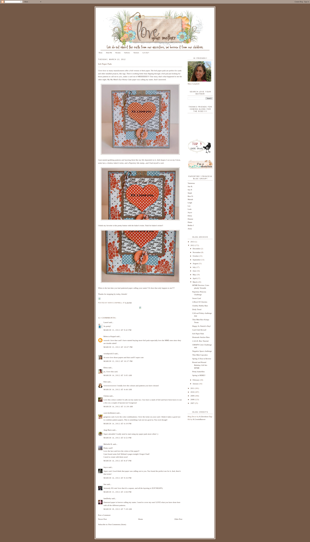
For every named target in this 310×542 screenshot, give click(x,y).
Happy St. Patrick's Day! (201, 326)
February (196, 380)
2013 (192, 242)
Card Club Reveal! (199, 330)
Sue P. (190, 190)
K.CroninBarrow (199, 419)
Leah (189, 209)
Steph (190, 193)
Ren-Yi (190, 196)
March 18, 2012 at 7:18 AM (118, 509)
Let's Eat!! (146, 53)
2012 (192, 245)
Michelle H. (108, 444)
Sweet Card (196, 298)
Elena (106, 368)
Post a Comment (104, 515)
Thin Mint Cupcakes (200, 355)
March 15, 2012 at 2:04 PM (117, 492)
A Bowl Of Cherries (199, 302)
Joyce (106, 467)
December (197, 249)
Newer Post (102, 519)
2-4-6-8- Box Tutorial (200, 341)
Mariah (190, 199)
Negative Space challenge (202, 351)
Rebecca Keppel (110, 336)
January (196, 384)
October (196, 256)
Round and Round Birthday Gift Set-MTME (199, 365)
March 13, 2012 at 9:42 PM (117, 330)
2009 (192, 396)
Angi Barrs (108, 430)
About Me (109, 53)
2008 (192, 399)
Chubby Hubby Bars (200, 306)
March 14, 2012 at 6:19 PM (117, 424)
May (195, 275)
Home (100, 53)
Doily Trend (196, 309)
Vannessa (191, 183)
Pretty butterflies (198, 372)
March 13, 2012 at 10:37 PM (118, 361)
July (194, 267)
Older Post (178, 519)
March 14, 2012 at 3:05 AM (118, 375)
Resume (118, 53)
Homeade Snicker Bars (201, 337)
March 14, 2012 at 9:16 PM (117, 478)
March (195, 282)
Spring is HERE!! (198, 375)
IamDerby (107, 498)
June (195, 271)
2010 (192, 392)
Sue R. (190, 186)
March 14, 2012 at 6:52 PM (117, 438)
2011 (192, 388)
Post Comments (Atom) (117, 524)
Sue (105, 484)
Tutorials (136, 53)
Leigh (190, 203)
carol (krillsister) (110, 413)
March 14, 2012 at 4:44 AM (118, 389)
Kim (105, 382)
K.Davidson (204, 417)
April (195, 278)
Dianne (190, 219)
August (196, 263)
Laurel (106, 322)
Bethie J (191, 225)
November (197, 252)
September (197, 260)
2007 (192, 403)
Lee (189, 206)
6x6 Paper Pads (105, 64)
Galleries (127, 53)
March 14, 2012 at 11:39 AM (118, 406)
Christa (106, 396)
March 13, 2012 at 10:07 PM (118, 347)
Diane (190, 222)
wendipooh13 (109, 354)
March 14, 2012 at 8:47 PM (117, 461)
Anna (190, 229)
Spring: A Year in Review (201, 359)
